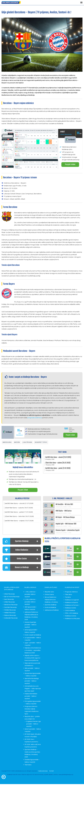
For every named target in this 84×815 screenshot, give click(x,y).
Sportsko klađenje (50, 604)
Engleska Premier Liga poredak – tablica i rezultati (33, 724)
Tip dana (68, 597)
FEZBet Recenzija (10, 610)
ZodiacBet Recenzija (11, 618)
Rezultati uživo (49, 592)
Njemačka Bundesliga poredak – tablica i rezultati (32, 681)
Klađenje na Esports (71, 602)
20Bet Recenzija (9, 602)
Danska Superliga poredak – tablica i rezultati (30, 625)
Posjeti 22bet (23, 490)
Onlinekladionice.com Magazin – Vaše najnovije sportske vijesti (33, 688)
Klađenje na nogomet (72, 600)
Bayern (17, 442)
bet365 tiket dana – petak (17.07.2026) (19, 512)
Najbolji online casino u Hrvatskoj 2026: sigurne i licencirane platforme (32, 658)
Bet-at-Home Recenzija (11, 596)
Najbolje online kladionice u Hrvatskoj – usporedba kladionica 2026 (33, 650)
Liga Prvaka (27, 442)
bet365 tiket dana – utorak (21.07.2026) (19, 503)
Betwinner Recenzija (10, 604)
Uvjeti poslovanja (43, 771)
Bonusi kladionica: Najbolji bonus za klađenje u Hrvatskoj (51, 599)
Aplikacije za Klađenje (52, 610)
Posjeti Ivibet (70, 164)
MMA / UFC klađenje (71, 613)
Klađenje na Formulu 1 (72, 605)
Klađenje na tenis (70, 616)
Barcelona (7, 442)
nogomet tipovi (41, 442)
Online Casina (49, 594)
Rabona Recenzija (10, 615)
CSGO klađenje (70, 610)
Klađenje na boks (70, 608)
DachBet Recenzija (10, 607)
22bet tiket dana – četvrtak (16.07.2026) (19, 516)
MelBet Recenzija (9, 612)
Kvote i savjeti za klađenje (33, 635)
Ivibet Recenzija (66, 134)
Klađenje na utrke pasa (72, 618)
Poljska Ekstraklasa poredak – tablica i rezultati (31, 696)
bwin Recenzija (9, 599)
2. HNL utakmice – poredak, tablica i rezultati (30, 602)
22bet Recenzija (9, 594)
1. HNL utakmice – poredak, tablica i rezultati (30, 594)
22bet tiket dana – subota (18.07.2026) (19, 508)
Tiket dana (28, 765)
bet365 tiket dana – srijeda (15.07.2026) (19, 520)
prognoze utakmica (34, 417)
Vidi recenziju (56, 550)
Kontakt (51, 771)
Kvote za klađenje (50, 607)
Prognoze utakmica (71, 592)
